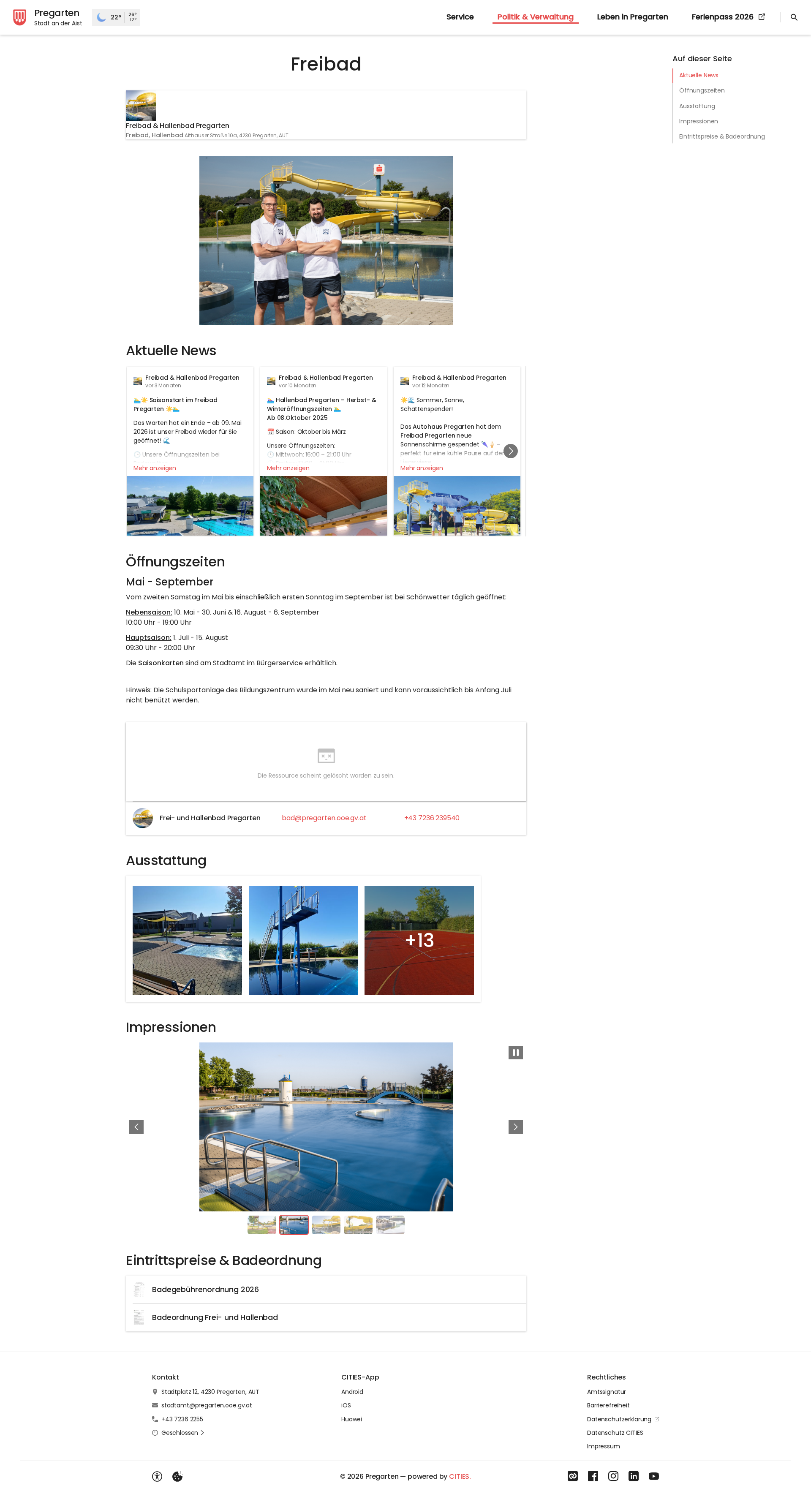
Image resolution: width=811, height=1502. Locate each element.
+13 (419, 940)
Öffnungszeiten (702, 90)
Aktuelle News (698, 75)
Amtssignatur (606, 1392)
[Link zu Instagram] (613, 1476)
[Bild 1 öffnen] (326, 240)
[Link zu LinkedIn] (634, 1476)
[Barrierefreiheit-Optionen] (157, 1477)
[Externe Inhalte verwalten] (177, 1477)
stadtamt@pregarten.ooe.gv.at (206, 1405)
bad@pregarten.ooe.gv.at (324, 818)
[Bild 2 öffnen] (326, 1126)
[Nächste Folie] (510, 451)
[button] (457, 521)
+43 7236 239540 (432, 818)
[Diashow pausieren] (516, 1052)
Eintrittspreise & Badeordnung (722, 136)
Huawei (351, 1419)
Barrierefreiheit (608, 1405)
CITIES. (460, 1476)
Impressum (603, 1446)
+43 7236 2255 (182, 1419)
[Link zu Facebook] (593, 1476)
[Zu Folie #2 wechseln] (294, 1225)
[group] (326, 451)
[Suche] (794, 17)
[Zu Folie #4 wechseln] (358, 1225)
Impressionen (698, 121)
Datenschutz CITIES (615, 1433)
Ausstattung (697, 106)
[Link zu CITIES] (573, 1476)
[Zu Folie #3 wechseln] (326, 1225)
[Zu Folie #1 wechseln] (262, 1225)
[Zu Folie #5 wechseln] (390, 1225)
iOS (346, 1405)
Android (352, 1392)
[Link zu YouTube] (654, 1476)
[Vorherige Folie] (136, 1127)
